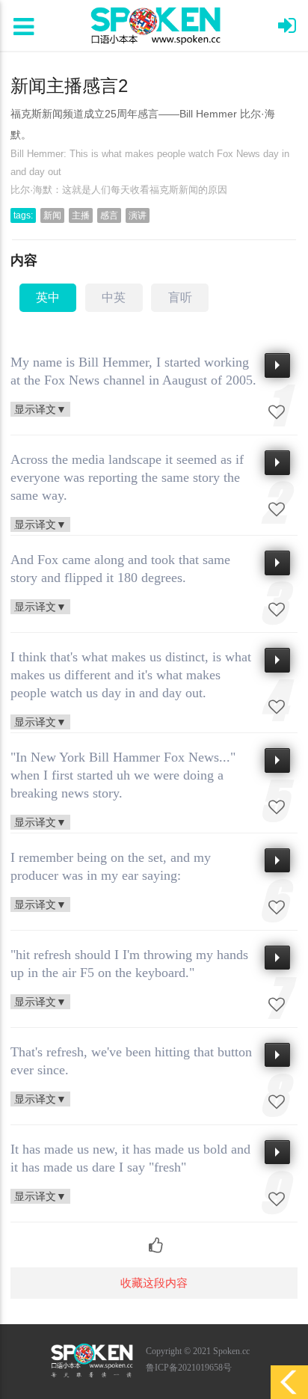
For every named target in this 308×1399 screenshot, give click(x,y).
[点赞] (154, 1238)
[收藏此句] (276, 412)
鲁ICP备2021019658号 (189, 1367)
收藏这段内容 (154, 1282)
